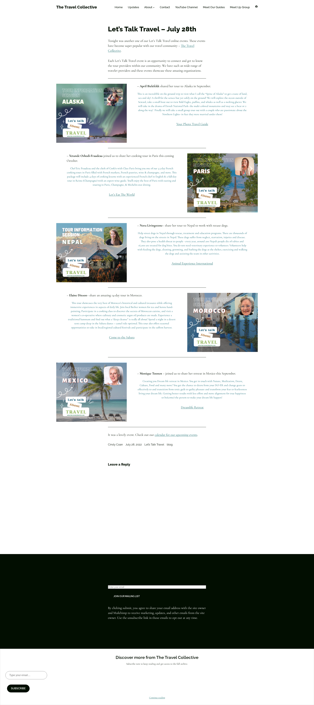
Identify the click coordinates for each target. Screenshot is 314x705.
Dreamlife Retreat (192, 407)
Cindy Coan (115, 444)
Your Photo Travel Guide (192, 124)
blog (170, 444)
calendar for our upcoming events (176, 435)
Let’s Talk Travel (154, 444)
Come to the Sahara (121, 337)
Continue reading (157, 697)
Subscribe (18, 688)
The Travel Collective (76, 7)
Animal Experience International (192, 263)
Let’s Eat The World (122, 195)
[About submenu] (154, 7)
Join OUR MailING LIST (126, 596)
